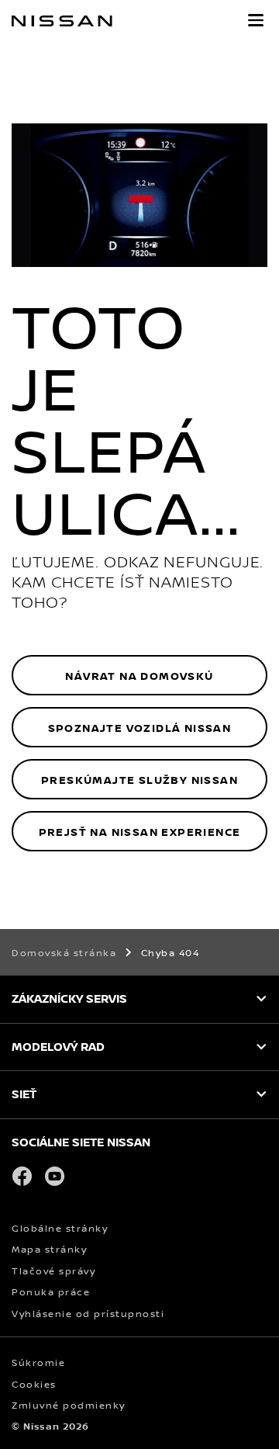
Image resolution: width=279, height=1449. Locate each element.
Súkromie (38, 1362)
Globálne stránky (60, 1228)
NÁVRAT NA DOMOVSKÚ (139, 675)
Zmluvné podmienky (69, 1405)
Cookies (34, 1384)
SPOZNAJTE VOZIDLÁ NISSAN (140, 727)
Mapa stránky (49, 1249)
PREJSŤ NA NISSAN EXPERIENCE (140, 831)
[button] (256, 20)
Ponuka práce (51, 1291)
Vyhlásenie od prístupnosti (88, 1313)
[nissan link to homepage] (62, 21)
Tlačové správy (53, 1270)
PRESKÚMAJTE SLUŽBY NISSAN (139, 779)
